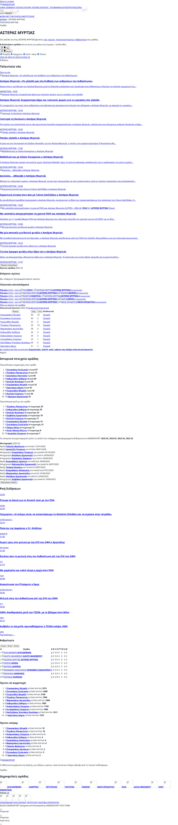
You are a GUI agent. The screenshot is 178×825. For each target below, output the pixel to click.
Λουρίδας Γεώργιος (17, 433)
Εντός (10, 646)
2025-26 (4, 57)
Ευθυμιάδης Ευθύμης (10, 332)
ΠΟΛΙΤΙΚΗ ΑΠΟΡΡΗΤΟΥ (48, 802)
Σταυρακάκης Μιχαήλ (10, 314)
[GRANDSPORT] (7, 4)
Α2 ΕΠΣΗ (25, 7)
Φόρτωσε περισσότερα (9, 265)
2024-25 (11, 57)
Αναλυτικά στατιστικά (38, 308)
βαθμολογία (81, 39)
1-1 (33, 290)
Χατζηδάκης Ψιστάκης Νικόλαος (15, 342)
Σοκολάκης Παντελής (16, 375)
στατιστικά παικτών (65, 39)
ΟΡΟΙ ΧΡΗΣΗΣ (19, 802)
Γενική (3, 646)
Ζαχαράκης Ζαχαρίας (22, 458)
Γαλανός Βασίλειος (15, 446)
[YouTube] (16, 799)
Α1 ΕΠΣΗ (17, 7)
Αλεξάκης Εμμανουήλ (22, 455)
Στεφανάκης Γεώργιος (22, 452)
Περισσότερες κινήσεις (9, 482)
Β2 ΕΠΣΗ (41, 7)
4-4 (58, 293)
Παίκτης (15, 311)
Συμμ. (34, 311)
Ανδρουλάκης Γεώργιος (11, 335)
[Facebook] (3, 799)
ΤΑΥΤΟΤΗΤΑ (32, 802)
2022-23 (26, 57)
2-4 (58, 299)
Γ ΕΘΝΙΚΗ (9, 7)
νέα (45, 39)
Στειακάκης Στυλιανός (10, 318)
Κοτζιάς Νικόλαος (15, 381)
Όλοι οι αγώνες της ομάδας (12, 305)
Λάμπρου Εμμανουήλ (18, 396)
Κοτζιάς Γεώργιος (15, 393)
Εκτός (16, 646)
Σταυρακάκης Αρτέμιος (17, 749)
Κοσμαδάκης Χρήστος (16, 461)
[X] (22, 799)
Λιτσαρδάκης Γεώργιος (11, 339)
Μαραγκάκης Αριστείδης (11, 328)
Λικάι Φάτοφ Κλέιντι (16, 430)
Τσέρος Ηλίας (12, 427)
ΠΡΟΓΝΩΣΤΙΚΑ (75, 7)
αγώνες (51, 39)
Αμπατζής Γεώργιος (15, 449)
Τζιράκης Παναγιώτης (10, 325)
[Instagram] (9, 799)
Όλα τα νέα (5, 72)
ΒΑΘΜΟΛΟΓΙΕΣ (61, 7)
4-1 (41, 296)
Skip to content (7, 1)
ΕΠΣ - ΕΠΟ (49, 7)
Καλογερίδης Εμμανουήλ (24, 464)
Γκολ (40, 311)
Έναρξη (6, 54)
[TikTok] (28, 799)
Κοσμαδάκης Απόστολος (18, 470)
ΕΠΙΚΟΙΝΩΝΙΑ (6, 802)
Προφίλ (46, 314)
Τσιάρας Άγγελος (14, 467)
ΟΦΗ (2, 7)
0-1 (58, 302)
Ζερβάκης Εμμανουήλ (16, 415)
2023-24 (19, 57)
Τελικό (42, 54)
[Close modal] (1, 809)
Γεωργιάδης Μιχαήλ (9, 322)
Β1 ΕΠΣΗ (33, 7)
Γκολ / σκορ (30, 54)
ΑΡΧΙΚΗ (3, 19)
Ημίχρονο (17, 54)
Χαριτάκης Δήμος (8, 346)
